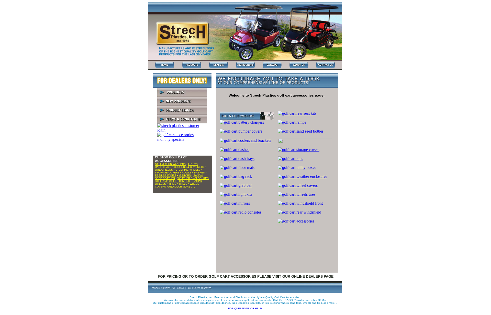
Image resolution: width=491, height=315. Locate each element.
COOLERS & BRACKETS (189, 167)
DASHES (199, 172)
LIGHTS (193, 164)
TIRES (172, 183)
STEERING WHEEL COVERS (172, 181)
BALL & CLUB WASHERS (170, 164)
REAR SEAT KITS (165, 175)
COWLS (187, 172)
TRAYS (183, 183)
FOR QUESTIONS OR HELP (245, 308)
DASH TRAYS (163, 167)
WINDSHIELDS (164, 169)
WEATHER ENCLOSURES (193, 178)
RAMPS (197, 181)
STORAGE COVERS (167, 172)
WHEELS (160, 183)
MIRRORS (185, 175)
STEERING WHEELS (187, 169)
